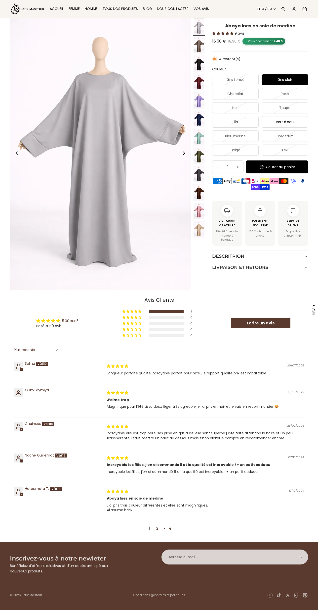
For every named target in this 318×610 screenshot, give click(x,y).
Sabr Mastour (32, 595)
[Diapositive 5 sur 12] (199, 100)
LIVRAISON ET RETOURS (240, 267)
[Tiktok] (279, 595)
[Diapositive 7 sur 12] (199, 137)
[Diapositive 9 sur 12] (199, 174)
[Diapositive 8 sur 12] (199, 156)
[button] (223, 33)
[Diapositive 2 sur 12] (199, 45)
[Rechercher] (283, 8)
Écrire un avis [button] (261, 323)
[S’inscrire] (300, 557)
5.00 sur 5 (70, 320)
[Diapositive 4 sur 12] (199, 82)
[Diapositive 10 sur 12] (199, 192)
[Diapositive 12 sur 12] (199, 229)
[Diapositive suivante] (185, 154)
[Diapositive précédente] (15, 154)
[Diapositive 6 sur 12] (199, 119)
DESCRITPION (228, 256)
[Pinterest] (305, 595)
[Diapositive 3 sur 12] (199, 63)
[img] (117, 366)
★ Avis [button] (313, 309)
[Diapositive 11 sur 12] (199, 211)
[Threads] (296, 595)
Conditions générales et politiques (159, 595)
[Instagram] (270, 595)
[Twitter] (288, 595)
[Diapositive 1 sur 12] (199, 27)
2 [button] (157, 528)
